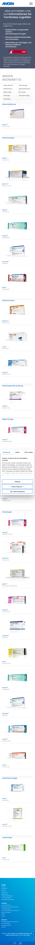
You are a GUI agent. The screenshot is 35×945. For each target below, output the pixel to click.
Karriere (3, 886)
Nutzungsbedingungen (7, 899)
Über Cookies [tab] (29, 452)
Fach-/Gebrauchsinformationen (10, 910)
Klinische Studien (5, 912)
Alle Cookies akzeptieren (17, 491)
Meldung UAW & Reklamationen (10, 907)
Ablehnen (17, 481)
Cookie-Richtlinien (6, 897)
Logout (3, 916)
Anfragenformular (6, 905)
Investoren (4, 888)
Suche (3, 914)
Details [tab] (17, 452)
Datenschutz (4, 894)
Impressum (4, 892)
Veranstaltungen (6, 908)
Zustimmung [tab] (6, 452)
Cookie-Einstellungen (7, 895)
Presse (3, 890)
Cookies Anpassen (16, 486)
